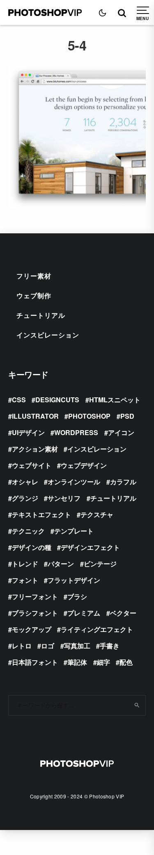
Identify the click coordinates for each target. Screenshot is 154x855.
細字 (103, 662)
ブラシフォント (35, 613)
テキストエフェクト (41, 514)
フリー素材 (33, 275)
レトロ (22, 645)
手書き (110, 645)
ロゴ (47, 645)
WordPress (76, 432)
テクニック (28, 531)
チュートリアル (40, 315)
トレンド (25, 563)
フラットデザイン (74, 580)
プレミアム (83, 613)
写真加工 (77, 645)
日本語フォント (35, 662)
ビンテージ (100, 563)
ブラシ (77, 596)
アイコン (121, 432)
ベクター (123, 613)
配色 (126, 662)
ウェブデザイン (84, 465)
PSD (127, 416)
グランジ (25, 498)
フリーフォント (35, 596)
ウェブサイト (31, 465)
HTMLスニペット (114, 399)
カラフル (123, 481)
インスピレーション (47, 335)
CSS (19, 399)
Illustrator (35, 416)
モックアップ (31, 629)
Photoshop (89, 416)
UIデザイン (28, 432)
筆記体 (77, 662)
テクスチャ (96, 514)
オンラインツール (74, 481)
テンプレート (74, 531)
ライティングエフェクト (97, 629)
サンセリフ (64, 498)
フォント (25, 580)
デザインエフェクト (90, 547)
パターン (61, 563)
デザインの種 (31, 547)
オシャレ (25, 481)
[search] (136, 705)
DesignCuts (57, 399)
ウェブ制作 (33, 295)
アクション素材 (35, 449)
